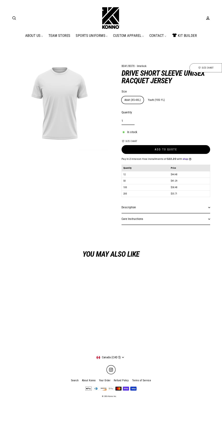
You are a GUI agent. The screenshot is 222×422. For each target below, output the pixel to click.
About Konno (89, 380)
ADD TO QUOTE (166, 149)
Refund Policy (121, 380)
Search (75, 380)
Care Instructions (132, 219)
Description (129, 207)
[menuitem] (34, 35)
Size (124, 91)
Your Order (105, 380)
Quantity (127, 112)
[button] (129, 141)
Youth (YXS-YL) (156, 99)
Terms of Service (141, 380)
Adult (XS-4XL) (132, 99)
